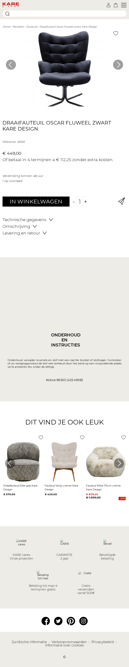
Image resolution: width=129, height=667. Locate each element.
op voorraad (13, 181)
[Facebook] (45, 621)
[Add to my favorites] (115, 33)
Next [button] (118, 65)
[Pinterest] (71, 621)
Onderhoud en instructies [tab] (64, 339)
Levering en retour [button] (21, 232)
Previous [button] (11, 65)
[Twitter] (58, 621)
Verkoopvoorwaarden (70, 642)
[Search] (7, 14)
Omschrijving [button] (16, 226)
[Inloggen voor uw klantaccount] (108, 5)
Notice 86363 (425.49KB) (64, 380)
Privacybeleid (103, 642)
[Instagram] (83, 621)
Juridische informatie (30, 642)
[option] (64, 70)
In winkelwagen (36, 201)
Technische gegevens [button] (24, 219)
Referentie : (10, 141)
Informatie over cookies (64, 645)
